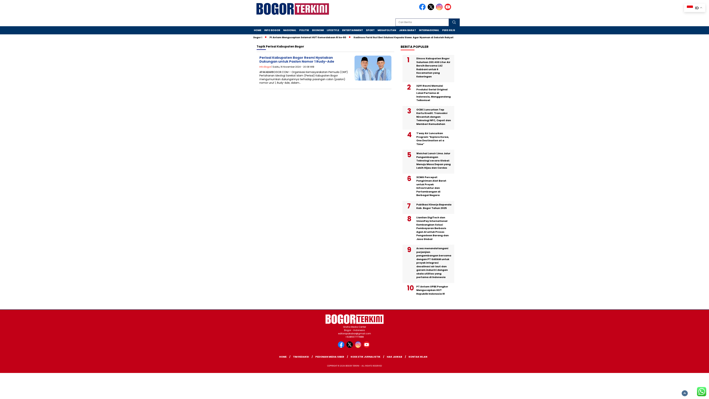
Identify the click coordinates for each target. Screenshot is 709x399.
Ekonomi (318, 30)
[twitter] (431, 9)
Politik (304, 30)
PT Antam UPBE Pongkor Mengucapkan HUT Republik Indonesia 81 (432, 290)
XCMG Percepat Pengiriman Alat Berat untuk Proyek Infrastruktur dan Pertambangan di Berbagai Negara (431, 186)
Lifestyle (333, 30)
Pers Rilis (448, 30)
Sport (370, 30)
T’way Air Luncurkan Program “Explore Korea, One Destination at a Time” (432, 139)
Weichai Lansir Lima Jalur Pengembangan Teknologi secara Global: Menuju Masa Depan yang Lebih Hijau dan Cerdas (433, 161)
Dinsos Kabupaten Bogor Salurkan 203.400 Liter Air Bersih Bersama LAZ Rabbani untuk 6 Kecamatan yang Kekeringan (433, 67)
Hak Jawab (394, 357)
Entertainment (352, 30)
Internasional (429, 30)
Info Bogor (272, 30)
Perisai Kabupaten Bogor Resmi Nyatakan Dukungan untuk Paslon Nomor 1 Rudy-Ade (296, 59)
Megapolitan (387, 30)
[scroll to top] (685, 393)
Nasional (289, 30)
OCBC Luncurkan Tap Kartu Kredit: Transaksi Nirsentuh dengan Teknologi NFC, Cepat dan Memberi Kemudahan (433, 117)
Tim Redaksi (301, 357)
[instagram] (440, 9)
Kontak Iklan (418, 357)
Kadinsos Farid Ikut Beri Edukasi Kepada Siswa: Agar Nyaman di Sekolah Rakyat (394, 37)
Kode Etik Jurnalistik (365, 357)
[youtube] (448, 9)
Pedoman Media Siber (329, 357)
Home (257, 30)
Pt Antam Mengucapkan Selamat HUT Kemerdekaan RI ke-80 (298, 37)
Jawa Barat (407, 30)
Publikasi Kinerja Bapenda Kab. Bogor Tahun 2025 (433, 206)
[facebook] (423, 9)
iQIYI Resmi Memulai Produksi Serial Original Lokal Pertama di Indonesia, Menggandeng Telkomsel (433, 93)
